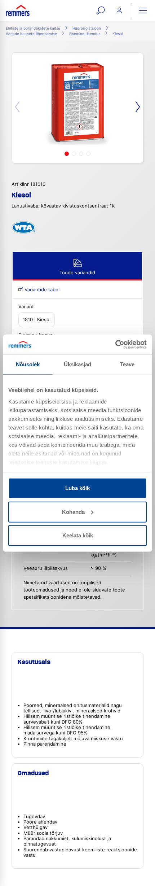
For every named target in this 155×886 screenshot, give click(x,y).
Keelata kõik (77, 535)
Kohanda (73, 512)
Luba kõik (77, 488)
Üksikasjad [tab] (78, 364)
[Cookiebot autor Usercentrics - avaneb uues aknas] (115, 344)
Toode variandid (77, 272)
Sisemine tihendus (84, 34)
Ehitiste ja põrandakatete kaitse (33, 28)
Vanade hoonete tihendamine (31, 34)
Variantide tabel (41, 289)
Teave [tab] (127, 364)
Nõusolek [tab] (28, 364)
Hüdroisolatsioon (86, 28)
